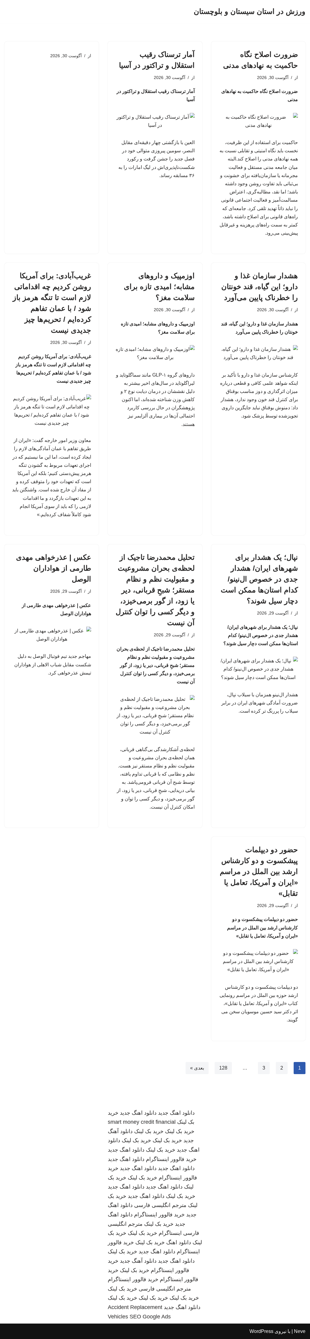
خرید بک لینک (179, 1131)
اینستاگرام (170, 1233)
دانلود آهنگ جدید (138, 1261)
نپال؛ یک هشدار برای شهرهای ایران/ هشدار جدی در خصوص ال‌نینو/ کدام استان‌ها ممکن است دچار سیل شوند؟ (259, 579)
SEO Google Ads (150, 1317)
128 (223, 1067)
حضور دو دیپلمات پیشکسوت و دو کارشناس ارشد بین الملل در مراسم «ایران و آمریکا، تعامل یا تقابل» (259, 871)
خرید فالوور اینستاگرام (171, 1159)
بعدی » (197, 1067)
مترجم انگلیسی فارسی (160, 1205)
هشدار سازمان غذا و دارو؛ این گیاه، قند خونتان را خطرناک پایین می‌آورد (259, 287)
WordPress (261, 1331)
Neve (299, 1331)
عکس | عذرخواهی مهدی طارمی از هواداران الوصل (53, 568)
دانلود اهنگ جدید (176, 1113)
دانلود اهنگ (178, 1242)
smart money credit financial (142, 1122)
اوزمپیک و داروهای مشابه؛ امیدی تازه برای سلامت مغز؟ (159, 287)
